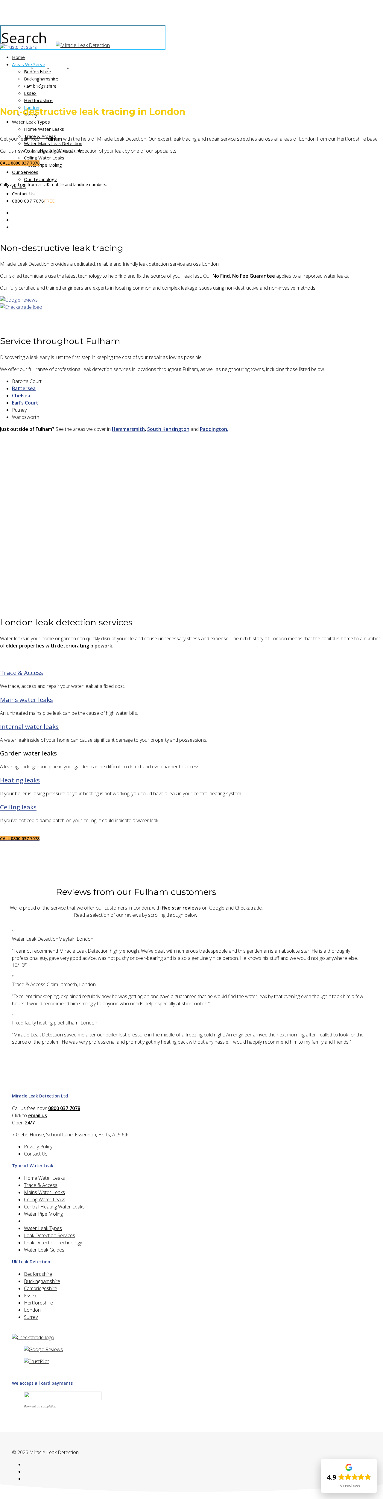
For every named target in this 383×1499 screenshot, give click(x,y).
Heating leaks (20, 780)
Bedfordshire (38, 1274)
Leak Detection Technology (53, 1242)
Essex (30, 1295)
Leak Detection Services (49, 1235)
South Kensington (168, 429)
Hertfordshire (38, 1302)
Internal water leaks (29, 726)
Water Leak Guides (44, 1249)
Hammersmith (128, 429)
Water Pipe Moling (43, 1214)
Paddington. (214, 429)
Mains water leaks (26, 699)
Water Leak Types (43, 1228)
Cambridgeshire (40, 1288)
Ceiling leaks (18, 807)
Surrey (31, 1317)
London (32, 1310)
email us (37, 1115)
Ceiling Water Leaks (44, 1199)
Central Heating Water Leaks (54, 1206)
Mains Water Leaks (44, 1192)
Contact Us (36, 1153)
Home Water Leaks (44, 1178)
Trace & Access (21, 672)
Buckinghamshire (42, 1281)
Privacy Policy (38, 1146)
